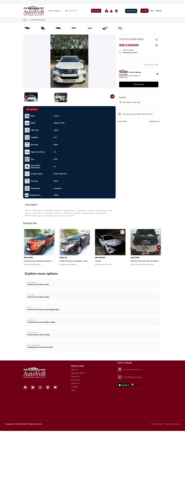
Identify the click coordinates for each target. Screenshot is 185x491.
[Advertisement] (139, 140)
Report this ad (154, 121)
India (24, 20)
